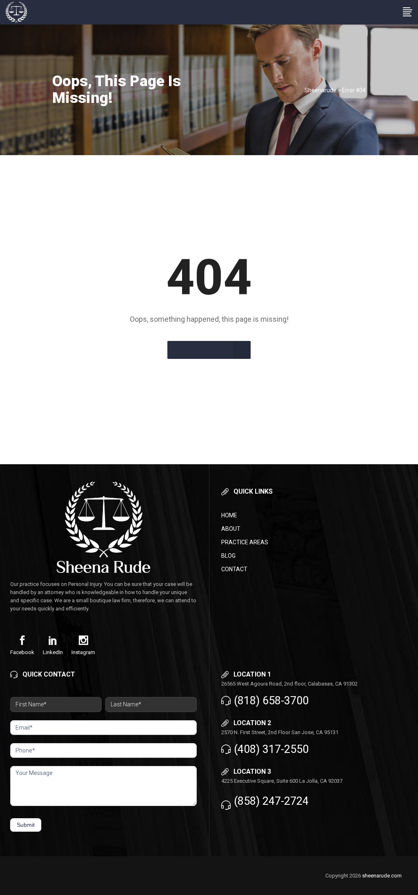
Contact (234, 569)
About (230, 528)
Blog (228, 555)
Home (229, 515)
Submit (26, 825)
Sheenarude (320, 90)
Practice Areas (244, 542)
